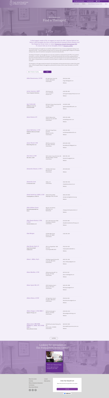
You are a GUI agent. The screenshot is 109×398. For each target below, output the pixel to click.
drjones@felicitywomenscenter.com (70, 326)
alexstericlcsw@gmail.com (68, 158)
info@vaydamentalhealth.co (69, 248)
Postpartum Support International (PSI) (66, 44)
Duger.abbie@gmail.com (68, 80)
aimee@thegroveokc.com (68, 119)
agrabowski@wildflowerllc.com (70, 106)
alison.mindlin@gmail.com (68, 274)
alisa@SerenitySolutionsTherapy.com (71, 223)
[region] (54, 361)
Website (65, 83)
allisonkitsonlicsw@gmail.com (69, 300)
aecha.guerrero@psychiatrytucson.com (71, 93)
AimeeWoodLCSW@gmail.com (69, 145)
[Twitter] (96, 1)
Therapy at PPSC (68, 46)
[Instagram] (98, 1)
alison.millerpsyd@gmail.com (69, 261)
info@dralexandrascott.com (69, 184)
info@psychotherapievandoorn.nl (70, 210)
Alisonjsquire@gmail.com (68, 287)
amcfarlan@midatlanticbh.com (69, 132)
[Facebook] (99, 1)
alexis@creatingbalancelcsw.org (70, 197)
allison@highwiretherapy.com (69, 313)
